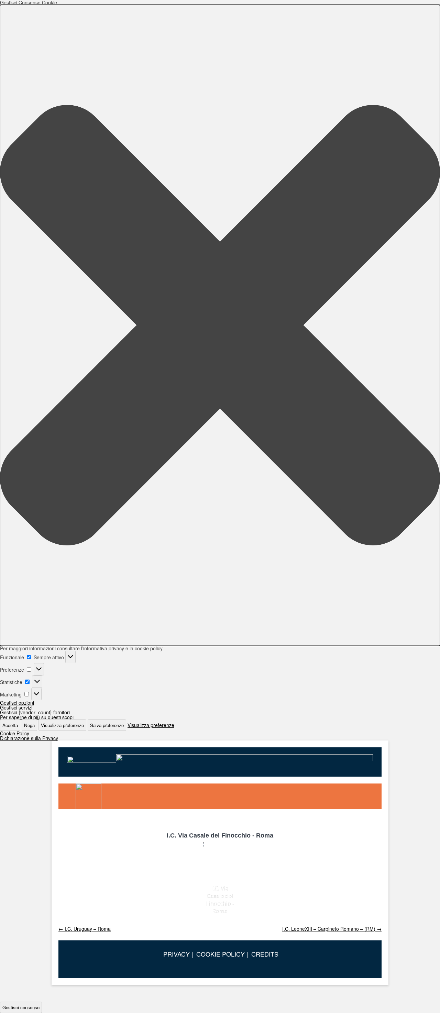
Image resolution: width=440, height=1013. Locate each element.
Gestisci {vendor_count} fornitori (35, 712)
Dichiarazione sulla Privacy (29, 738)
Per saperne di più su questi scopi (37, 717)
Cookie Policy (14, 733)
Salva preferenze (107, 725)
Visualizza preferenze (62, 725)
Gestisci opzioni (17, 702)
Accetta (10, 725)
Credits (264, 953)
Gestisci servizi (16, 707)
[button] (220, 325)
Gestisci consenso (21, 1007)
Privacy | (178, 953)
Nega (29, 725)
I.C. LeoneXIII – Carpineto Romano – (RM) (332, 928)
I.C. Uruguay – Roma (84, 928)
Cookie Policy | (222, 953)
